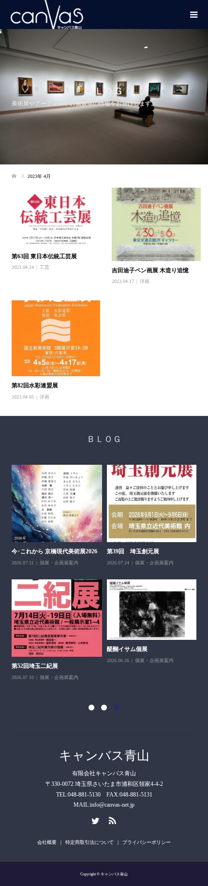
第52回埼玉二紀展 (35, 666)
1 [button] (91, 707)
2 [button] (104, 707)
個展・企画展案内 (59, 562)
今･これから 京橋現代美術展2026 (54, 551)
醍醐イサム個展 (127, 649)
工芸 (44, 267)
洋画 (144, 281)
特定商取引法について (89, 842)
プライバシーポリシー (146, 842)
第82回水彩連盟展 (35, 385)
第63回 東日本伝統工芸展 (44, 256)
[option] (107, 573)
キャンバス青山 (104, 756)
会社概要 (47, 842)
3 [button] (116, 707)
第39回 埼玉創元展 (133, 551)
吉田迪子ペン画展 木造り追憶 (150, 270)
